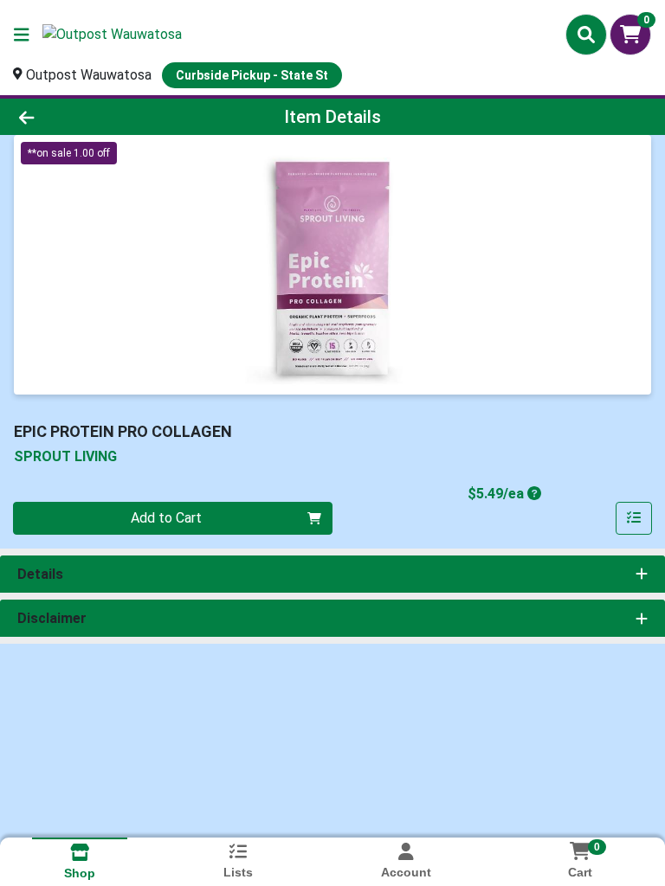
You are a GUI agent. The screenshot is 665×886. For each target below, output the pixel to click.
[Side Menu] (21, 34)
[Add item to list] (634, 518)
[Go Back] (93, 117)
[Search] (586, 35)
